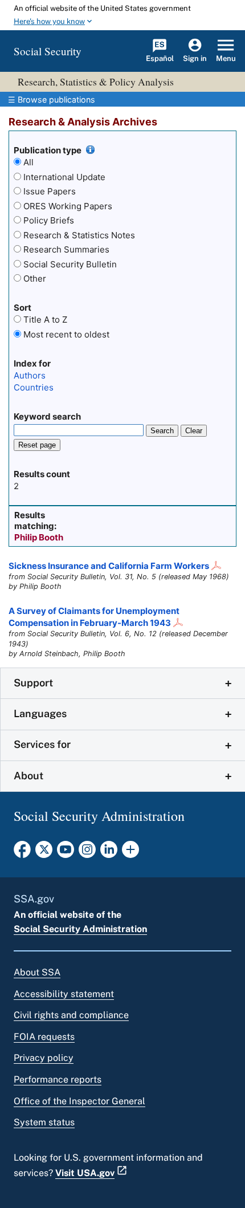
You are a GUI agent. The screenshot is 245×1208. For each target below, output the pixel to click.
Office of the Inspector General (79, 1101)
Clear (193, 430)
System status (44, 1122)
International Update (64, 177)
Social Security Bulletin (70, 264)
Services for (42, 744)
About (28, 776)
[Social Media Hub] (130, 853)
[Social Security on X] (43, 853)
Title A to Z (45, 319)
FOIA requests (44, 1036)
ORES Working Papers (67, 206)
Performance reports (57, 1079)
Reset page (37, 445)
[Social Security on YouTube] (65, 853)
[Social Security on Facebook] (22, 853)
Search (162, 430)
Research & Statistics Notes (79, 235)
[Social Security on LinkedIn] (108, 853)
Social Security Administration (80, 929)
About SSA (37, 972)
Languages (40, 713)
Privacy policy (44, 1057)
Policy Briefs (48, 220)
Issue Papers (49, 191)
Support (33, 683)
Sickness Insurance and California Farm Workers (109, 565)
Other (34, 278)
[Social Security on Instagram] (87, 853)
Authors (30, 375)
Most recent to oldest (66, 334)
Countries (34, 387)
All (28, 162)
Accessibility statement (64, 994)
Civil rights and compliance (71, 1015)
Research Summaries (66, 249)
